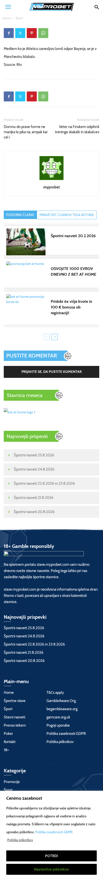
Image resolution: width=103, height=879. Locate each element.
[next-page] (55, 337)
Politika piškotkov (20, 840)
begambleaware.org (62, 709)
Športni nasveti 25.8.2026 (34, 455)
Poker (8, 733)
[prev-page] (47, 337)
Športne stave (15, 701)
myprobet (51, 187)
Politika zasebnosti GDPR (53, 832)
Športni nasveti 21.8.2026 (34, 497)
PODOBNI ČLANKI (20, 215)
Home (9, 692)
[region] (51, 835)
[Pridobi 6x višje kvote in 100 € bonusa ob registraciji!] (54, 307)
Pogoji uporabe (58, 725)
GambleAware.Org (61, 701)
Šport (19, 18)
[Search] (96, 6)
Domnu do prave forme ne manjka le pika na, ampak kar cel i (26, 132)
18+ (6, 750)
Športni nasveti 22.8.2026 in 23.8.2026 (44, 483)
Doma (6, 18)
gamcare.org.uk (58, 717)
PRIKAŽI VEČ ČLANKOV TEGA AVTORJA (67, 215)
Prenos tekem (15, 725)
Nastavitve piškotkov (51, 869)
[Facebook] (9, 33)
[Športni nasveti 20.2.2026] (54, 241)
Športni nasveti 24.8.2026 (34, 469)
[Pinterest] (32, 33)
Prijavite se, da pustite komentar (52, 371)
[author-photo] (52, 180)
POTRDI (51, 856)
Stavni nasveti (14, 717)
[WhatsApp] (43, 33)
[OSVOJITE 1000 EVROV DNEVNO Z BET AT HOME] (54, 274)
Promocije (12, 782)
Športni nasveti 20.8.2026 (34, 512)
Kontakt (10, 742)
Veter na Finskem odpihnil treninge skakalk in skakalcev (77, 129)
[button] (8, 6)
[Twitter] (20, 33)
